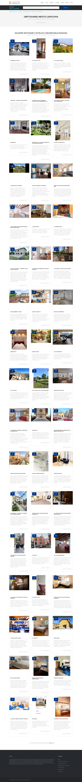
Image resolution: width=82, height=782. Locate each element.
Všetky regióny (61, 767)
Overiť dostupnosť (23, 74)
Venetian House (58, 473)
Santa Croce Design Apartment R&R (62, 186)
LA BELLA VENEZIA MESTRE (38, 473)
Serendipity (13, 351)
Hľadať (65, 7)
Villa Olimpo (13, 390)
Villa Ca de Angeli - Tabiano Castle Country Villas (19, 269)
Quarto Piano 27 (36, 311)
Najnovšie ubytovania (62, 763)
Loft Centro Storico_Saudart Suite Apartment (61, 101)
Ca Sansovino (35, 226)
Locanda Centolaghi (15, 638)
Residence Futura (14, 60)
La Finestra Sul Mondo (16, 185)
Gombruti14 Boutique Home (61, 718)
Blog (71, 2)
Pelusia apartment (15, 678)
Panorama (13, 142)
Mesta (62, 2)
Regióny (57, 2)
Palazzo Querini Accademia (39, 185)
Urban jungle (35, 351)
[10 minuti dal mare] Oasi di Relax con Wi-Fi (40, 269)
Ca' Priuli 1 (34, 555)
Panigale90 (57, 638)
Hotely (67, 2)
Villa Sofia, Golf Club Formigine (40, 390)
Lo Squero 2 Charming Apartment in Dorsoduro (18, 431)
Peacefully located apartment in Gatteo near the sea (40, 143)
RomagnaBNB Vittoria (16, 311)
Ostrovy (52, 2)
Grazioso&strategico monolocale (37, 678)
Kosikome (34, 718)
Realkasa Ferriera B (59, 311)
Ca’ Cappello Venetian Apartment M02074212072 (62, 514)
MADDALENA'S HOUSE (59, 390)
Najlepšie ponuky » (41, 22)
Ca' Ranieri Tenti (58, 226)
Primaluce (34, 430)
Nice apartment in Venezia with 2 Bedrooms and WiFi (62, 431)
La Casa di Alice (36, 597)
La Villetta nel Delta (59, 142)
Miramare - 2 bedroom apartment (18, 100)
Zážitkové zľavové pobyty (63, 761)
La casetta (35, 638)
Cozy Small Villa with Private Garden (18, 556)
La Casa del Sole (36, 60)
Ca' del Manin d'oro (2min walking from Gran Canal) (18, 227)
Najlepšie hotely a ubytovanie (64, 765)
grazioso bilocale (58, 678)
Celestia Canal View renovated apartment (40, 514)
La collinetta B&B (58, 60)
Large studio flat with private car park (62, 598)
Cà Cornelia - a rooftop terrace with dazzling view (18, 514)
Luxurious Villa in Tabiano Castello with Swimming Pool (40, 101)
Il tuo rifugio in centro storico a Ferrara (19, 598)
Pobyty (42, 2)
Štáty (47, 2)
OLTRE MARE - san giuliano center (62, 268)
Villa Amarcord (58, 351)
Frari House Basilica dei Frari (17, 473)
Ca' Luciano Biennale (59, 555)
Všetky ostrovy (61, 769)
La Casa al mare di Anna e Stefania (19, 718)
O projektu (60, 771)
